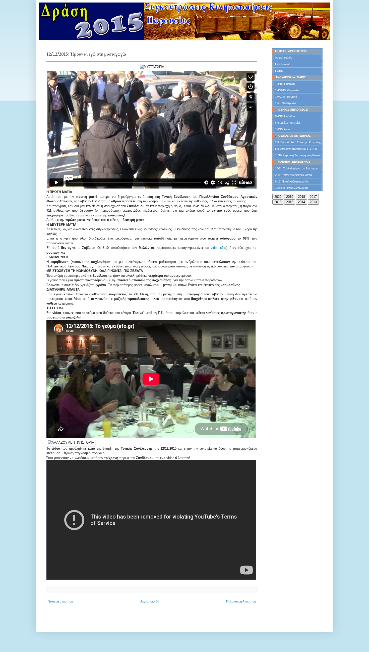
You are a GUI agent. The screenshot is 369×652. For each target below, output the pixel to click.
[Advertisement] (297, 246)
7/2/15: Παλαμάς (285, 83)
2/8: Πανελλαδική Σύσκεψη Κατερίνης (298, 142)
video (218, 248)
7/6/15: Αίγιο (282, 129)
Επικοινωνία (282, 64)
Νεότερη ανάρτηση (60, 601)
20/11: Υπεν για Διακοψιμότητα (293, 174)
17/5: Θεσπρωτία (285, 103)
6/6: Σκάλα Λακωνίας (287, 122)
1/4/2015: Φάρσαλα (287, 90)
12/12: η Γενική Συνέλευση (291, 187)
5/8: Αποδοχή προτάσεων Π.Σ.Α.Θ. (296, 148)
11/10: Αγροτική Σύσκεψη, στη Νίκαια (297, 155)
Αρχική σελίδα (149, 601)
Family (279, 70)
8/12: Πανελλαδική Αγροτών (292, 181)
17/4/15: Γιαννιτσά (286, 96)
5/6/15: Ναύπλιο (285, 116)
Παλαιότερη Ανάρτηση (241, 601)
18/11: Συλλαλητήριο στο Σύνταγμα (296, 168)
